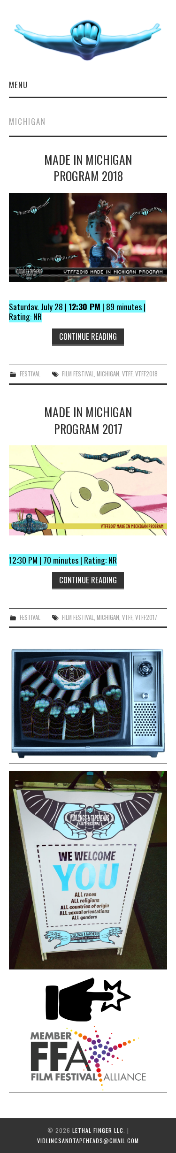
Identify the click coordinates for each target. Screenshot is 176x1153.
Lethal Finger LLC (97, 1130)
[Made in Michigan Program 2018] (88, 237)
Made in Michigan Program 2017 (88, 420)
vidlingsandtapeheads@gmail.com (88, 1140)
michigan (108, 373)
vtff (127, 373)
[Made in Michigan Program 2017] (88, 490)
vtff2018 (146, 373)
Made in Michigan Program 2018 (88, 167)
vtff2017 (146, 617)
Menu (18, 85)
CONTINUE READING (88, 336)
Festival (30, 373)
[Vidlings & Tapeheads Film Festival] (88, 40)
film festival (78, 373)
